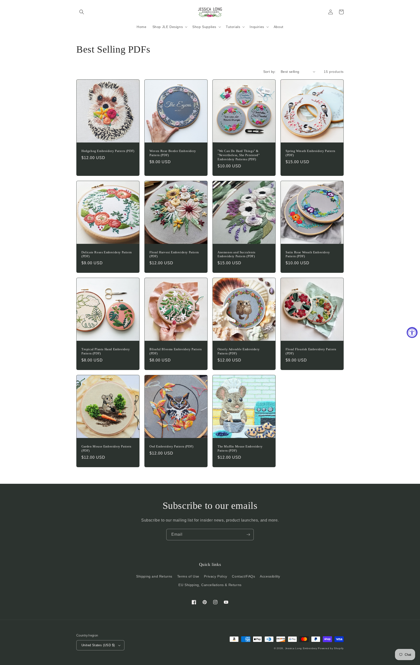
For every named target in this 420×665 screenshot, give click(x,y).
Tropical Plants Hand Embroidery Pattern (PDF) (105, 351)
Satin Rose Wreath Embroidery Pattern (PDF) (308, 254)
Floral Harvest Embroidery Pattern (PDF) (174, 254)
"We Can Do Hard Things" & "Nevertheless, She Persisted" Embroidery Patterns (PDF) (239, 155)
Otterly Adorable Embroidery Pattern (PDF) (239, 351)
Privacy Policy (215, 576)
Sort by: (269, 72)
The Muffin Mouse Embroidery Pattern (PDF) (240, 448)
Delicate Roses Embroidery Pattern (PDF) (106, 254)
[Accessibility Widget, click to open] (412, 332)
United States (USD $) (98, 645)
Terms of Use (188, 576)
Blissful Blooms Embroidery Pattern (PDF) (175, 351)
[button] (81, 12)
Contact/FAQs (243, 576)
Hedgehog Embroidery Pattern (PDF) (107, 151)
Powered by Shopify (331, 648)
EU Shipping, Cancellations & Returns (210, 585)
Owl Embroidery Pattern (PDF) (171, 446)
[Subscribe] (248, 534)
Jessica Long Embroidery (301, 648)
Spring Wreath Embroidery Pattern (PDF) (310, 153)
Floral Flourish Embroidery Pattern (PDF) (311, 351)
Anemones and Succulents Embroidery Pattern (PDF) (236, 254)
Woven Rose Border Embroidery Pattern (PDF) (172, 153)
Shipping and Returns (154, 576)
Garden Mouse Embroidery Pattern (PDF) (106, 448)
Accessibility (270, 576)
